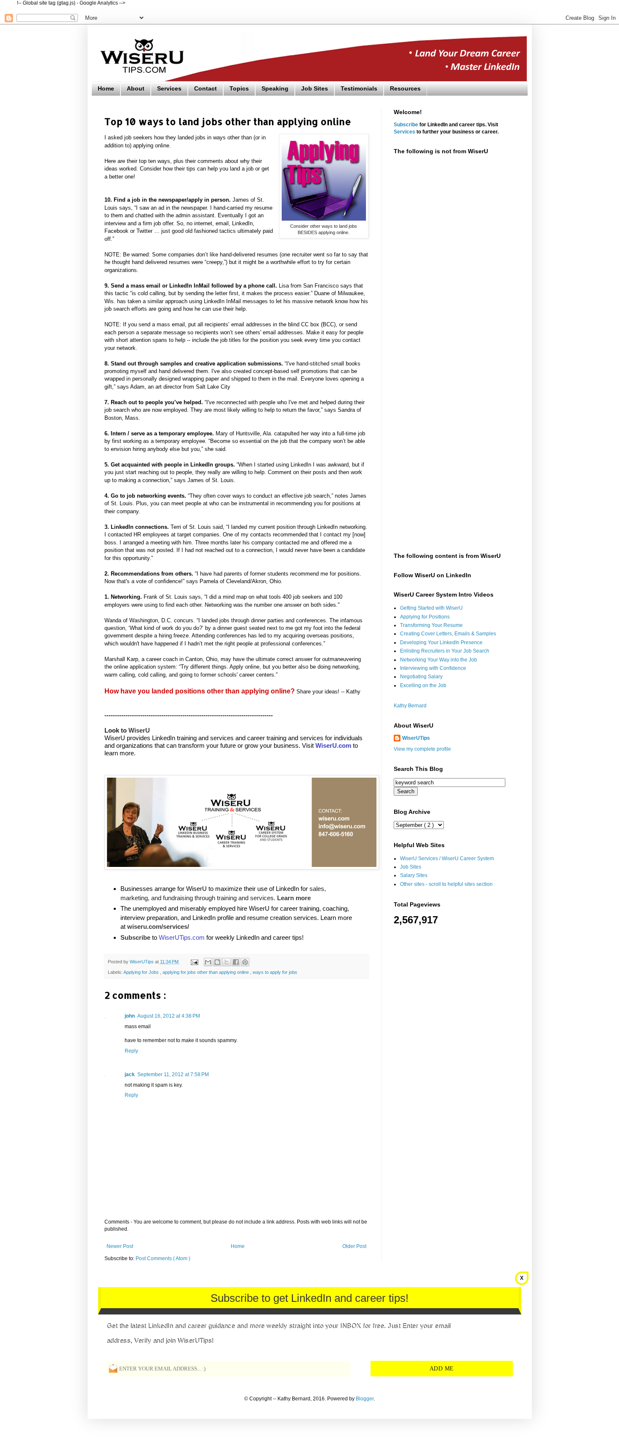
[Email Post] (194, 961)
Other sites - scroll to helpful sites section (446, 884)
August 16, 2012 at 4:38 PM (168, 1016)
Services (169, 88)
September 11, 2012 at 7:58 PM (173, 1074)
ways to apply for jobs (275, 972)
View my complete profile (422, 749)
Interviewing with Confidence (433, 668)
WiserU (139, 730)
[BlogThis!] (217, 962)
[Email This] (208, 962)
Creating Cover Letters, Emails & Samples (448, 634)
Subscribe (406, 125)
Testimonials (359, 88)
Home (106, 88)
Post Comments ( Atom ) (163, 1258)
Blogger (365, 1399)
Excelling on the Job (423, 685)
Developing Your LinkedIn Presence (441, 642)
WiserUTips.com (182, 937)
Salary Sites (413, 875)
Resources (405, 88)
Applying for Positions (425, 617)
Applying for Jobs (141, 972)
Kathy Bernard (410, 706)
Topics (239, 88)
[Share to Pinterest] (245, 962)
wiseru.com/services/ (158, 926)
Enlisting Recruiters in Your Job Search (444, 651)
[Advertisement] (454, 293)
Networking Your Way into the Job (438, 660)
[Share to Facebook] (236, 962)
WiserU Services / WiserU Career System (447, 858)
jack (130, 1074)
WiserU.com (333, 745)
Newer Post (120, 1246)
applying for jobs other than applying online (206, 972)
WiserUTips (416, 738)
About (135, 88)
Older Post (354, 1246)
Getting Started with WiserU (431, 608)
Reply (131, 1051)
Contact (205, 88)
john (130, 1016)
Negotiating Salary (421, 677)
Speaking (274, 88)
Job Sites (314, 88)
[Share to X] (226, 962)
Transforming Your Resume (431, 625)
